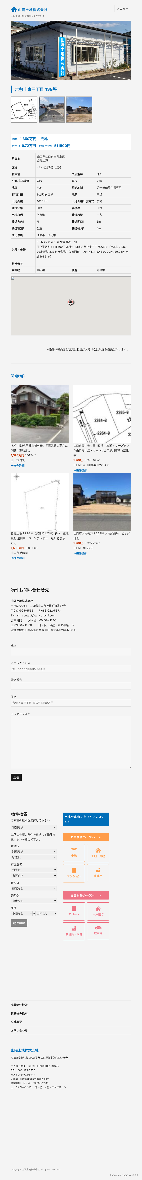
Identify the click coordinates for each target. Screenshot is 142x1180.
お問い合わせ (19, 1030)
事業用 (98, 876)
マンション (74, 876)
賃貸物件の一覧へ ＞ (86, 895)
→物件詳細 (18, 465)
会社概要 (16, 1022)
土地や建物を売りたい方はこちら (85, 819)
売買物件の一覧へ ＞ (86, 837)
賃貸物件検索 (19, 1013)
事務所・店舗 (74, 934)
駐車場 (98, 933)
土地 (74, 855)
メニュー (122, 8)
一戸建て (98, 914)
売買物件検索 (19, 1004)
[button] (71, 302)
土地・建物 (98, 856)
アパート (73, 914)
